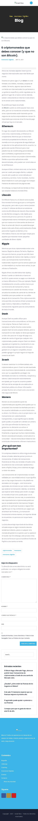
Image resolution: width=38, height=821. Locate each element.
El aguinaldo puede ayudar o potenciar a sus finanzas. (18, 701)
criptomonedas (7, 550)
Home (11, 16)
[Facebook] (3, 795)
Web (2, 624)
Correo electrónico (8, 615)
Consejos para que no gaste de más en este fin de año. (17, 710)
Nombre (4, 606)
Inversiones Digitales (21, 16)
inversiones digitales (9, 554)
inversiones (17, 550)
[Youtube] (14, 795)
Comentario (6, 577)
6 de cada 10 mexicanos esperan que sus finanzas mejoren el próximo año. (18, 693)
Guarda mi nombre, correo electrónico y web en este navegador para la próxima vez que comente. (17, 637)
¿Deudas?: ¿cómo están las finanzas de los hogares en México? (18, 685)
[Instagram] (8, 795)
